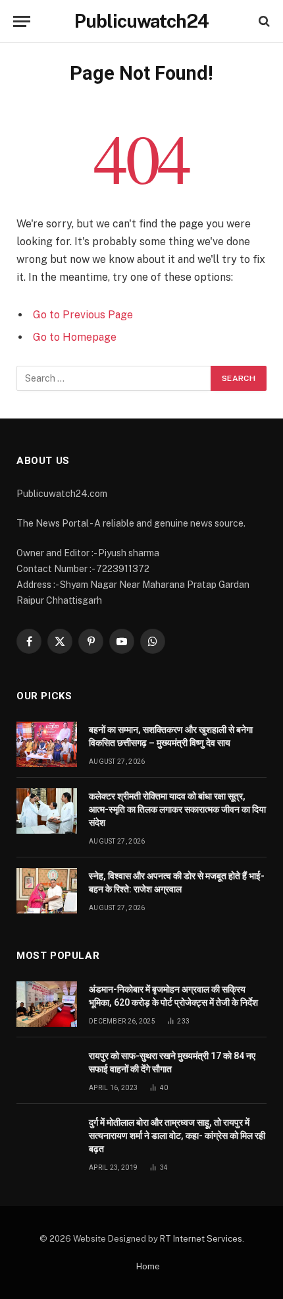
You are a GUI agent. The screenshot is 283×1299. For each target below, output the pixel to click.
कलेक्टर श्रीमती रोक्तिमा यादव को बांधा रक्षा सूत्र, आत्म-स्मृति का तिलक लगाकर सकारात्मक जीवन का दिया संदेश (177, 809)
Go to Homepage (74, 337)
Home (148, 1266)
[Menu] (21, 21)
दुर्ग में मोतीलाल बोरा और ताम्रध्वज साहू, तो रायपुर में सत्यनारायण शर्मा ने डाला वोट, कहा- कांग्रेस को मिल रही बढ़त (177, 1135)
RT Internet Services (201, 1239)
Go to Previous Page (83, 314)
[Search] (263, 21)
